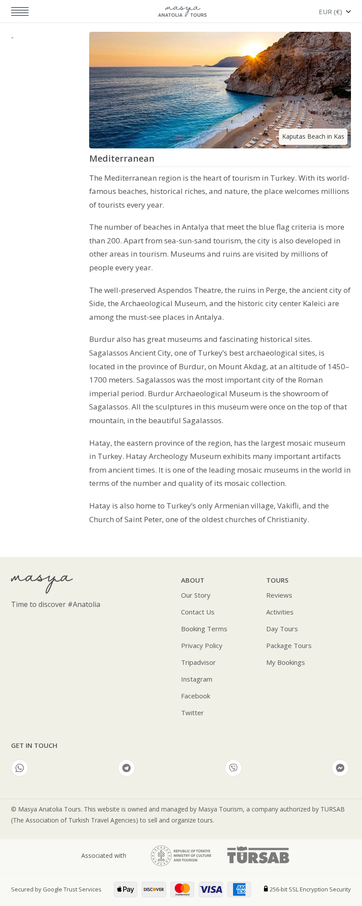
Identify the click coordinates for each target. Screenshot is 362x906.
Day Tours (282, 628)
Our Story (196, 595)
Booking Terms (204, 628)
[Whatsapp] (19, 768)
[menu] (14, 12)
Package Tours (289, 645)
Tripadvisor (198, 662)
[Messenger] (340, 768)
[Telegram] (126, 768)
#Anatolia (84, 604)
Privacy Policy (201, 645)
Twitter (192, 712)
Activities (280, 611)
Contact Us (198, 611)
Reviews (279, 595)
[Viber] (233, 768)
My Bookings (285, 662)
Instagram (196, 679)
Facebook (195, 695)
